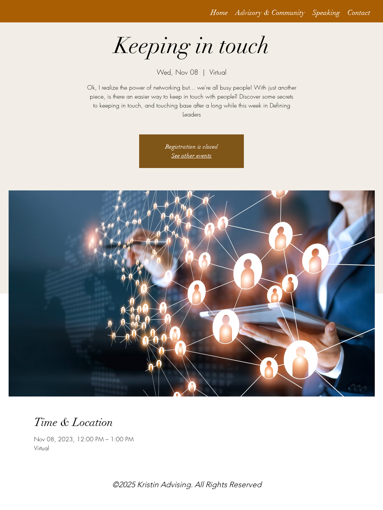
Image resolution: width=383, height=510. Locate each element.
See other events (191, 155)
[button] (270, 13)
